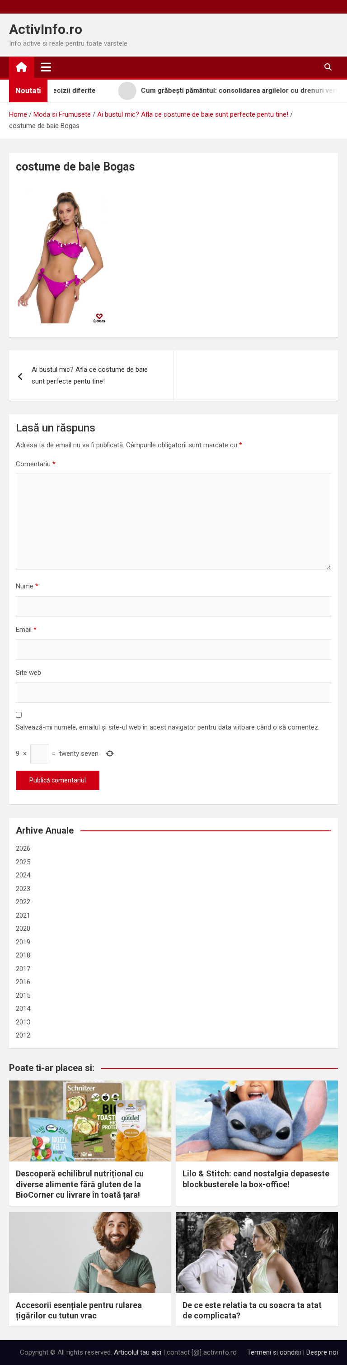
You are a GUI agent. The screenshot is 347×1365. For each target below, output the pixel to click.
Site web (28, 672)
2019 (23, 942)
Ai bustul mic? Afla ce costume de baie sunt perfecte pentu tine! (90, 375)
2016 (23, 982)
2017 (23, 969)
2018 (23, 955)
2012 (23, 1035)
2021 (23, 915)
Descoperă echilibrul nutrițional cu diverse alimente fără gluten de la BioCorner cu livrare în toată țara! (80, 1184)
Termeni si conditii (274, 1352)
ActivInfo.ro (45, 29)
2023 (23, 889)
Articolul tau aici (137, 1352)
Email (26, 630)
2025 (23, 862)
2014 (23, 1009)
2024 (23, 875)
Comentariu (36, 464)
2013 (23, 1022)
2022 (23, 902)
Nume (27, 586)
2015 (23, 995)
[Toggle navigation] (46, 67)
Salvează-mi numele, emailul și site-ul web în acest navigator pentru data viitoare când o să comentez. (167, 727)
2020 (23, 928)
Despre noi (322, 1352)
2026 (23, 848)
